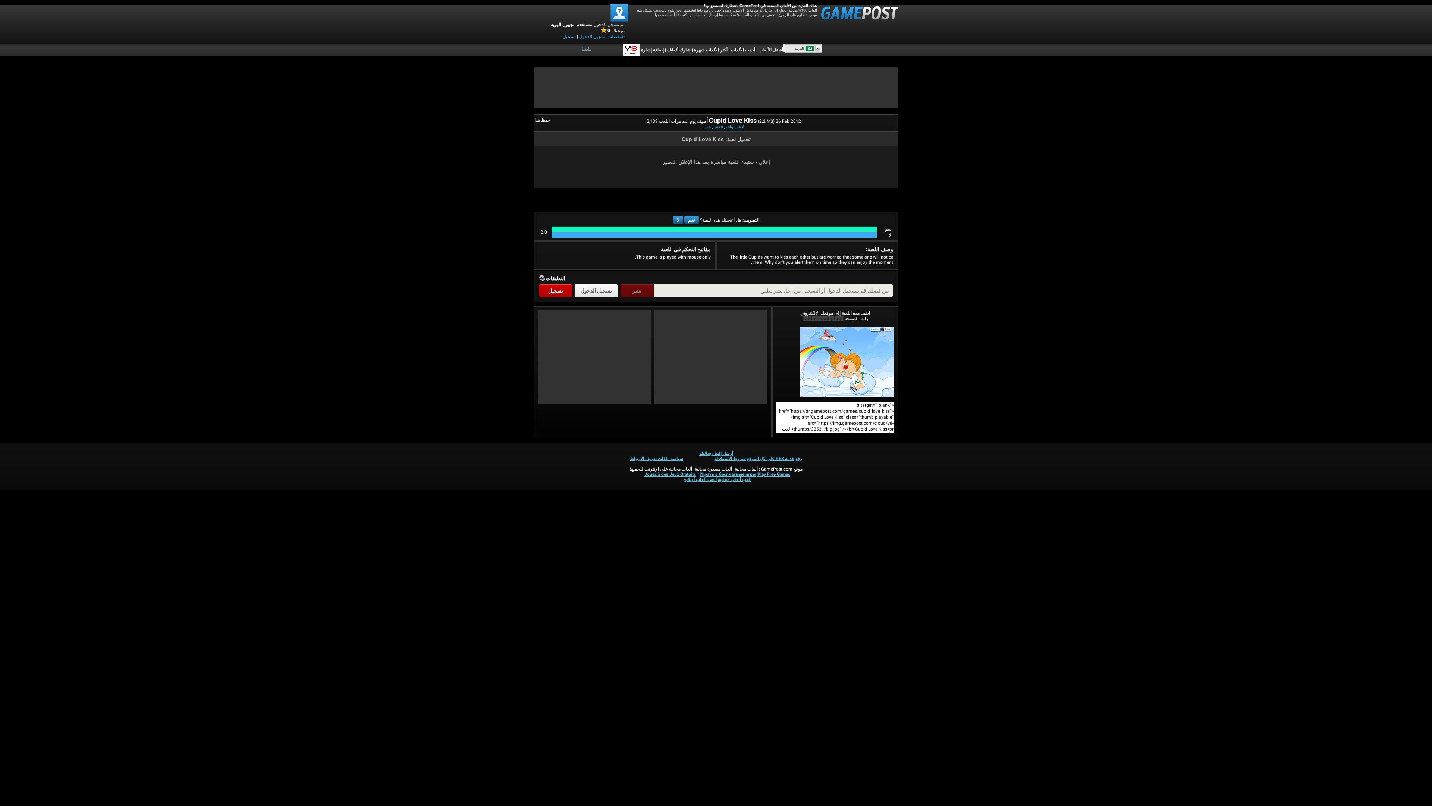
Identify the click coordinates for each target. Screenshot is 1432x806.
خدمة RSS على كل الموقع (770, 458)
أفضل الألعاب (771, 50)
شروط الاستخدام (730, 458)
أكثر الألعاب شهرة (711, 50)
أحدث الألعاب (743, 50)
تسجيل (569, 36)
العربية (799, 48)
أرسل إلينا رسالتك (716, 453)
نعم (691, 220)
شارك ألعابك (679, 50)
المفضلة (617, 36)
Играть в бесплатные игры (728, 474)
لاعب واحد (734, 126)
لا (678, 220)
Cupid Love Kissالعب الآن (835, 362)
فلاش (718, 126)
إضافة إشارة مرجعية (645, 50)
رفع (798, 458)
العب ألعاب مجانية (734, 479)
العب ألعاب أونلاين (700, 479)
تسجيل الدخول (592, 36)
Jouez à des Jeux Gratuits (670, 474)
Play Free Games (773, 474)
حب (707, 126)
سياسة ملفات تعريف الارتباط (656, 458)
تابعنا (586, 48)
